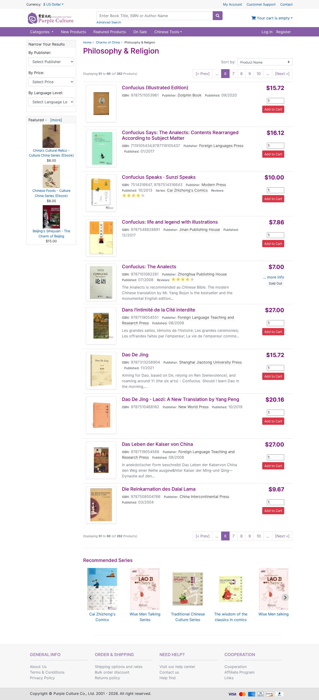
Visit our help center (177, 666)
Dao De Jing (135, 354)
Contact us (169, 672)
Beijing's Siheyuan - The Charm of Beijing (51, 233)
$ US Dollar (52, 4)
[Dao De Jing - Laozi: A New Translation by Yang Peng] (101, 415)
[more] (55, 120)
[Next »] (282, 73)
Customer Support (261, 4)
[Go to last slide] (90, 597)
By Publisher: (39, 52)
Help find (168, 677)
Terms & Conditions (47, 672)
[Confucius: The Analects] (101, 282)
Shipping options (110, 666)
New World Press (193, 406)
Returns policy (107, 677)
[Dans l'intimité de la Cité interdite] (101, 326)
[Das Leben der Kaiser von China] (101, 460)
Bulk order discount (112, 672)
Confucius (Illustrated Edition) (155, 87)
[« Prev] (203, 73)
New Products (73, 31)
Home (87, 42)
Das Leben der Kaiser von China (157, 444)
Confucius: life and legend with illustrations (170, 222)
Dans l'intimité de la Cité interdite (158, 310)
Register (283, 31)
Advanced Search (108, 22)
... (217, 73)
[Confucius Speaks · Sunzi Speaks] (101, 193)
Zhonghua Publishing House (202, 274)
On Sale (140, 31)
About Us (38, 666)
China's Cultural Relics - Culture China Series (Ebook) (51, 152)
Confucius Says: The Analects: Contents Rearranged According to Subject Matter (180, 135)
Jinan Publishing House (199, 229)
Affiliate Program (239, 672)
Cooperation (235, 666)
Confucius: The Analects (149, 266)
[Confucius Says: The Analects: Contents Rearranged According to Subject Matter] (101, 148)
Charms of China (108, 42)
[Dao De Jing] (101, 370)
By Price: (36, 72)
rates (138, 666)
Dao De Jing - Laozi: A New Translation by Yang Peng (180, 399)
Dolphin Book (190, 95)
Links (229, 677)
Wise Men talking (274, 614)
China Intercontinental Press (204, 496)
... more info (273, 277)
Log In (267, 31)
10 (259, 73)
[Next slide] (285, 597)
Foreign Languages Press (221, 145)
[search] (218, 15)
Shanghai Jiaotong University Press (210, 362)
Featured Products (109, 31)
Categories (40, 31)
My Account (232, 4)
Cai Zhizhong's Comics (187, 190)
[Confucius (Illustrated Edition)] (101, 103)
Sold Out (275, 283)
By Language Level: (45, 92)
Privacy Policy (42, 677)
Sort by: (228, 62)
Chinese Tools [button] (166, 31)
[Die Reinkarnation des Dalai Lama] (101, 505)
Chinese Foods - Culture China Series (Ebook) (51, 193)
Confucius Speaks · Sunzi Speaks (159, 177)
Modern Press (214, 184)
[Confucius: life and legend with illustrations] (101, 237)
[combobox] (154, 15)
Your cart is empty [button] (273, 18)
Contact (286, 4)
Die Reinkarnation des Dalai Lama (158, 489)
